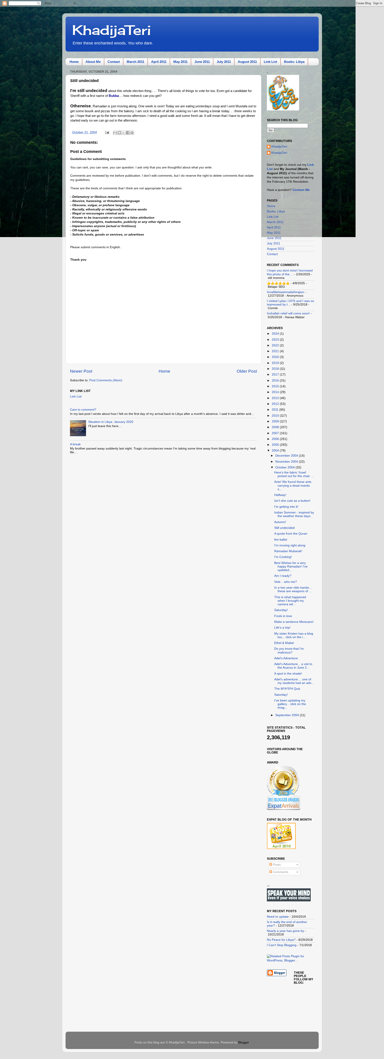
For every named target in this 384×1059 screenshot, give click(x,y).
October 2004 (285, 467)
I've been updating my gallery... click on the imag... (290, 704)
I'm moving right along (289, 545)
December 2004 (287, 455)
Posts (276, 864)
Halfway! (280, 495)
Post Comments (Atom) (105, 380)
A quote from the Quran (290, 533)
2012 (276, 404)
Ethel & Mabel (284, 643)
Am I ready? (282, 575)
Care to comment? (83, 409)
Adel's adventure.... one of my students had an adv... (294, 681)
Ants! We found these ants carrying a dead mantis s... (292, 485)
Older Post (247, 371)
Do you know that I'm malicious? (289, 650)
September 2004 (287, 715)
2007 (276, 433)
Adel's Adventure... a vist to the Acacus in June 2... (293, 665)
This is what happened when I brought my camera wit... (290, 600)
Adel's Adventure (286, 658)
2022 (276, 345)
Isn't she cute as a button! (292, 500)
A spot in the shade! (288, 673)
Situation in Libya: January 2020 (110, 422)
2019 (276, 363)
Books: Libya (294, 62)
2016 (276, 380)
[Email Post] (107, 132)
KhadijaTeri (111, 30)
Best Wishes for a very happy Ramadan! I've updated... (291, 566)
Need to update (278, 916)
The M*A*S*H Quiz (287, 688)
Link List (270, 62)
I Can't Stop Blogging (281, 945)
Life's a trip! (282, 627)
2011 (275, 409)
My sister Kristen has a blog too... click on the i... (293, 635)
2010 (276, 415)
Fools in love (283, 616)
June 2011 (202, 62)
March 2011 (135, 62)
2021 (276, 351)
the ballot (280, 539)
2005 (276, 444)
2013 (276, 398)
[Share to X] (123, 132)
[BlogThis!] (119, 132)
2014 (276, 392)
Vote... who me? (286, 581)
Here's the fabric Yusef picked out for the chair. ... (294, 474)
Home (74, 62)
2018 (276, 368)
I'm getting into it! (286, 506)
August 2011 (247, 62)
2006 (276, 439)
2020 (276, 357)
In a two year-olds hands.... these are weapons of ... (293, 589)
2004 (276, 450)
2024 (276, 333)
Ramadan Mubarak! (288, 551)
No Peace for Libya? (281, 939)
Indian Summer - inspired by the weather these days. (294, 514)
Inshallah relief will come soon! (288, 313)
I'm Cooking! (283, 557)
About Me (93, 62)
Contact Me (301, 190)
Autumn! (280, 522)
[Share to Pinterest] (132, 132)
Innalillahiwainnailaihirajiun (285, 292)
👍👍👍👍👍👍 (278, 283)
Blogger (243, 1042)
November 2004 (287, 461)
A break (75, 444)
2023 (276, 339)
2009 (276, 421)
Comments (280, 872)
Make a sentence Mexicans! (294, 621)
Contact (114, 62)
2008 (276, 427)
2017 (276, 374)
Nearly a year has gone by (285, 931)
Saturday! (281, 610)
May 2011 (180, 62)
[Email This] (115, 132)
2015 (276, 386)
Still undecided (284, 528)
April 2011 (158, 62)
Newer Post (81, 371)
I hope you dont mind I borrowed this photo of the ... (290, 272)
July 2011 (224, 62)
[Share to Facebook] (128, 132)
